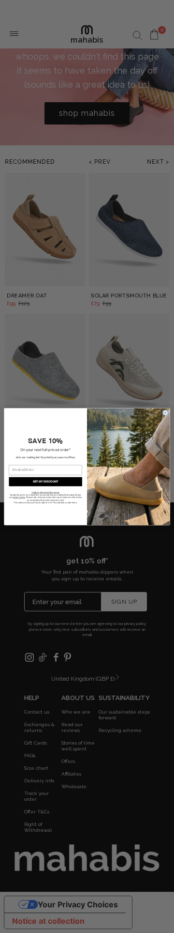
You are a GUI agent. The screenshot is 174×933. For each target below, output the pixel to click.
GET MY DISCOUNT (45, 481)
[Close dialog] (165, 412)
